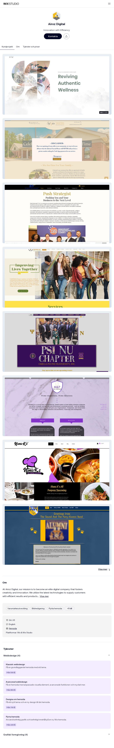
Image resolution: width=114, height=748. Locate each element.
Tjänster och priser (31, 46)
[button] (57, 84)
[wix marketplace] (11, 3)
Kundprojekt (7, 46)
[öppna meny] (109, 4)
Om (18, 46)
